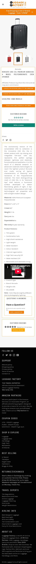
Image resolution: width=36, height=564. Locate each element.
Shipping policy (8, 367)
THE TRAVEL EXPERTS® (11, 383)
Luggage (5, 436)
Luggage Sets (7, 439)
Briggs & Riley (7, 466)
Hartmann (6, 464)
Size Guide (6, 503)
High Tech (6, 443)
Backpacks (6, 445)
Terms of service (8, 371)
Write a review (19, 125)
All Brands (6, 448)
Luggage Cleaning (9, 501)
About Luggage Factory (10, 388)
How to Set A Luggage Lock (12, 524)
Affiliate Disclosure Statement (13, 385)
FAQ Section (21, 411)
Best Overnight (7, 517)
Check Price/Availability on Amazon (18, 88)
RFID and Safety (8, 519)
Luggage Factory (12, 562)
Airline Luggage (8, 499)
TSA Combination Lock (10, 522)
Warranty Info (7, 390)
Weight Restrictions (9, 505)
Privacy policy (7, 369)
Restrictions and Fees (10, 496)
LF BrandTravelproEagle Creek (6, 459)
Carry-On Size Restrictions (11, 526)
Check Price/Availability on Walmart (18, 94)
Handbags (6, 441)
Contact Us (6, 374)
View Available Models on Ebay (18, 105)
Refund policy (7, 365)
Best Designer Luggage (10, 515)
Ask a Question (16, 312)
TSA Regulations (8, 494)
